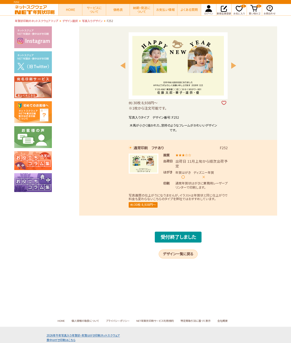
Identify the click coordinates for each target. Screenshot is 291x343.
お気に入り (239, 9)
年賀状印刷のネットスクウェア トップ (36, 21)
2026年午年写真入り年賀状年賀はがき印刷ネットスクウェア (83, 335)
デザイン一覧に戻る (178, 253)
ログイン (208, 13)
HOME (70, 9)
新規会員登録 (224, 13)
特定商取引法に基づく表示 (196, 320)
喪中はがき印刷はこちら (61, 340)
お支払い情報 (165, 9)
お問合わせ (270, 13)
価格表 (118, 9)
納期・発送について (141, 9)
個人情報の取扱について (85, 320)
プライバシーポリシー (118, 320)
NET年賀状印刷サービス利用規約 (155, 320)
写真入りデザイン (92, 21)
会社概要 (222, 320)
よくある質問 (189, 9)
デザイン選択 (70, 21)
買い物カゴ (254, 9)
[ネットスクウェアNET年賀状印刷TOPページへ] (34, 9)
